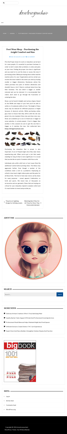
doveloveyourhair (33, 13)
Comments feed (11, 405)
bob (12, 56)
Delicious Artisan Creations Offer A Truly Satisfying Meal (24, 313)
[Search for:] (10, 2)
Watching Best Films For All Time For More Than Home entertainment (32, 203)
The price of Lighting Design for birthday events (14, 202)
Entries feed (10, 400)
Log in (8, 396)
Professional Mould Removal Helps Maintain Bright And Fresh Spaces (28, 322)
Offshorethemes (24, 429)
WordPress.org (11, 409)
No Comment (31, 56)
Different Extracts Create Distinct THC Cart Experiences (24, 326)
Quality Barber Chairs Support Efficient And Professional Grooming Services (30, 318)
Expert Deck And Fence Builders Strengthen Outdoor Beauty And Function (29, 331)
